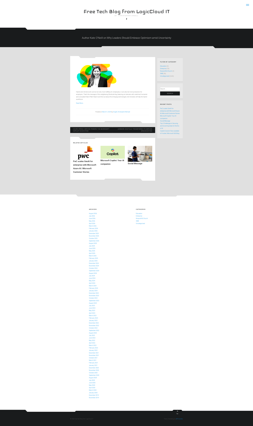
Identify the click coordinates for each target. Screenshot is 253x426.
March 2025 (92, 256)
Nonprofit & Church (166, 71)
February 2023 (93, 318)
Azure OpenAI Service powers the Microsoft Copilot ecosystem (91, 130)
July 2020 (92, 380)
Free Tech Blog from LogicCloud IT (127, 11)
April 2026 (92, 223)
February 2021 (93, 363)
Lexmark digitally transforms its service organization (135, 130)
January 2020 (93, 392)
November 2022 (94, 325)
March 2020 (92, 390)
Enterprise (163, 68)
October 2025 (93, 238)
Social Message (165, 121)
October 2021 (93, 358)
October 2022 (93, 328)
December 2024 (94, 263)
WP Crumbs (179, 419)
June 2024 (92, 278)
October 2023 (93, 298)
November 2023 (94, 295)
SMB (161, 73)
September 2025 (94, 241)
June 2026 (92, 218)
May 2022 (92, 340)
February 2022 (93, 348)
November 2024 (94, 266)
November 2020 (94, 370)
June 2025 (92, 248)
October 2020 (93, 373)
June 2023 (92, 308)
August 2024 (93, 273)
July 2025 (92, 246)
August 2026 (93, 213)
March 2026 (92, 226)
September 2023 (94, 300)
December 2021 (94, 353)
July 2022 (92, 335)
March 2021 (92, 360)
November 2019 (94, 397)
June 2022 (92, 338)
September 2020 (94, 375)
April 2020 (92, 387)
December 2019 (94, 395)
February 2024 (93, 288)
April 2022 (92, 343)
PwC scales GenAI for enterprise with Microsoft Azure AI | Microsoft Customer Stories (170, 111)
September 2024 (94, 270)
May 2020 (92, 385)
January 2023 (93, 320)
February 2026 (93, 228)
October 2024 (93, 268)
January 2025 (93, 261)
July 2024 (92, 276)
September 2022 (94, 330)
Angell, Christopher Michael (121, 112)
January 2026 (93, 231)
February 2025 (93, 258)
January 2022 (93, 350)
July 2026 (92, 216)
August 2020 (93, 377)
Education (163, 66)
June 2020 (92, 383)
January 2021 (93, 365)
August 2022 (93, 333)
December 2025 (94, 233)
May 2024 (92, 280)
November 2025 (94, 236)
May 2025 (92, 251)
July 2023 (92, 305)
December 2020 (94, 368)
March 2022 (92, 345)
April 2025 (92, 253)
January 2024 (93, 290)
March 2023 (92, 315)
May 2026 (92, 221)
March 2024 (92, 286)
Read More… (80, 103)
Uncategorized (164, 76)
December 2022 (94, 323)
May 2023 (92, 310)
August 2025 (93, 243)
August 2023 (93, 303)
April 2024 (92, 283)
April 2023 (92, 313)
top (177, 413)
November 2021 (94, 355)
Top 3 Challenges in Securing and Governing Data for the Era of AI (169, 126)
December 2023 (94, 293)
